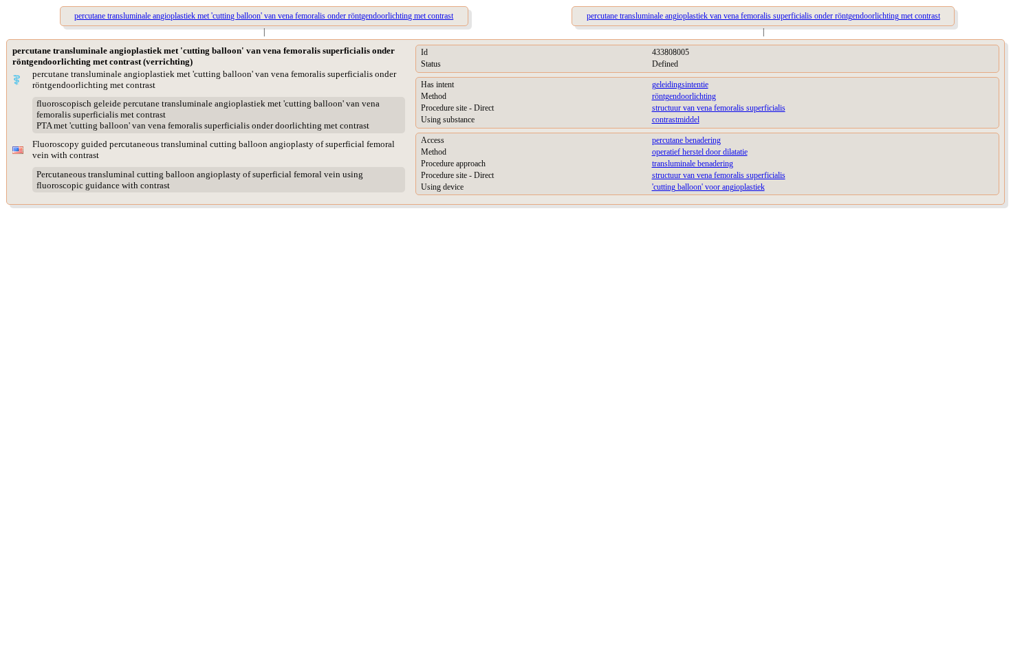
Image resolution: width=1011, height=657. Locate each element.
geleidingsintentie (680, 84)
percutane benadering (686, 140)
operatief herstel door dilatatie (700, 152)
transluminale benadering (692, 163)
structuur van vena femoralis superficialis (718, 108)
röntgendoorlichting (684, 96)
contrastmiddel (675, 119)
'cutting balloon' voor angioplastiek (708, 187)
